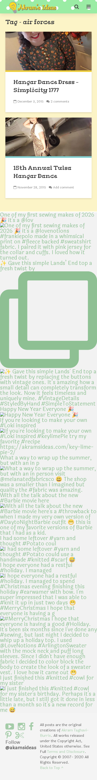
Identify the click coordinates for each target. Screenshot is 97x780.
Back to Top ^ (51, 768)
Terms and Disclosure (66, 752)
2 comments (60, 101)
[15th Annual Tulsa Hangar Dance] (48, 137)
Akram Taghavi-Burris (64, 732)
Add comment (63, 187)
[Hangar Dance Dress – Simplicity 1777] (48, 51)
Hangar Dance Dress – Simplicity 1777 (46, 86)
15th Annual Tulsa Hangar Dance (42, 172)
